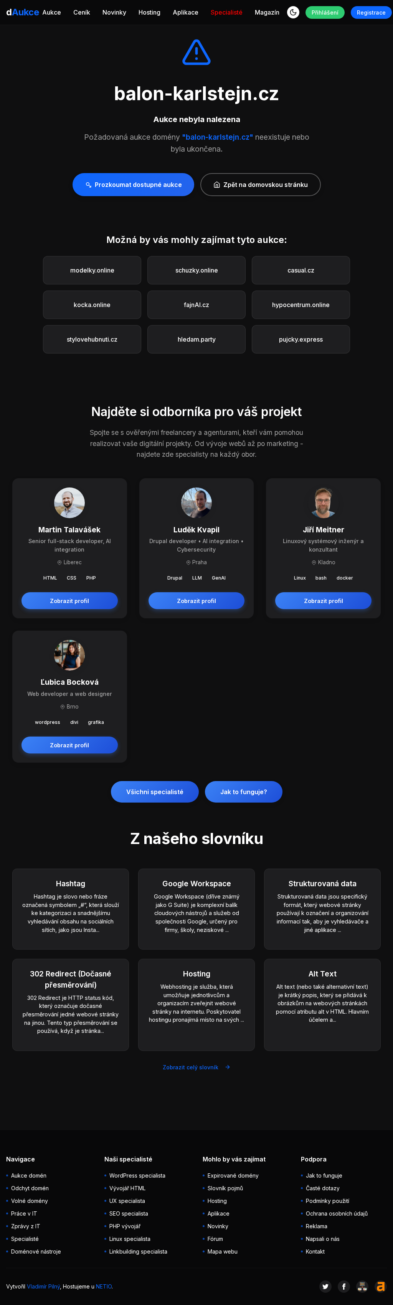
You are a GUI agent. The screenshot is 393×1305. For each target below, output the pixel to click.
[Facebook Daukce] (344, 1286)
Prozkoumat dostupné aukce (138, 184)
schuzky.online (196, 270)
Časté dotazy (323, 1188)
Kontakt (315, 1251)
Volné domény (29, 1201)
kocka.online (92, 305)
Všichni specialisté (154, 792)
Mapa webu (223, 1251)
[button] (293, 12)
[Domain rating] (381, 1286)
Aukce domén (28, 1175)
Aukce (51, 12)
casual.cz (300, 270)
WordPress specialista (137, 1175)
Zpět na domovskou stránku (265, 184)
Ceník (81, 12)
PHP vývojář (124, 1226)
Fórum (215, 1239)
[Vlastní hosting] (362, 1286)
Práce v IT (24, 1213)
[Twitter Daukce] (325, 1286)
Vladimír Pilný (43, 1286)
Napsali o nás (323, 1239)
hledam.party (197, 339)
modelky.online (92, 270)
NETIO (104, 1286)
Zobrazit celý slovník (190, 1067)
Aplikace (185, 12)
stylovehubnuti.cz (92, 339)
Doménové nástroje (36, 1251)
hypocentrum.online (301, 305)
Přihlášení (325, 12)
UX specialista (127, 1201)
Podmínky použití (327, 1201)
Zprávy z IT (25, 1226)
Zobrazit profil (69, 601)
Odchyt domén (30, 1188)
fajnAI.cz (196, 305)
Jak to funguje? (243, 792)
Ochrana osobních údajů (337, 1213)
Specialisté (227, 12)
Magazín (267, 12)
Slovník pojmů (225, 1188)
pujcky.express (301, 339)
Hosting (149, 12)
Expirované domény (233, 1175)
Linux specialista (129, 1239)
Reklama (316, 1226)
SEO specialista (128, 1213)
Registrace (371, 12)
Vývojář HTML (127, 1188)
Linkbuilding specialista (138, 1251)
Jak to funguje (324, 1175)
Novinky (114, 12)
